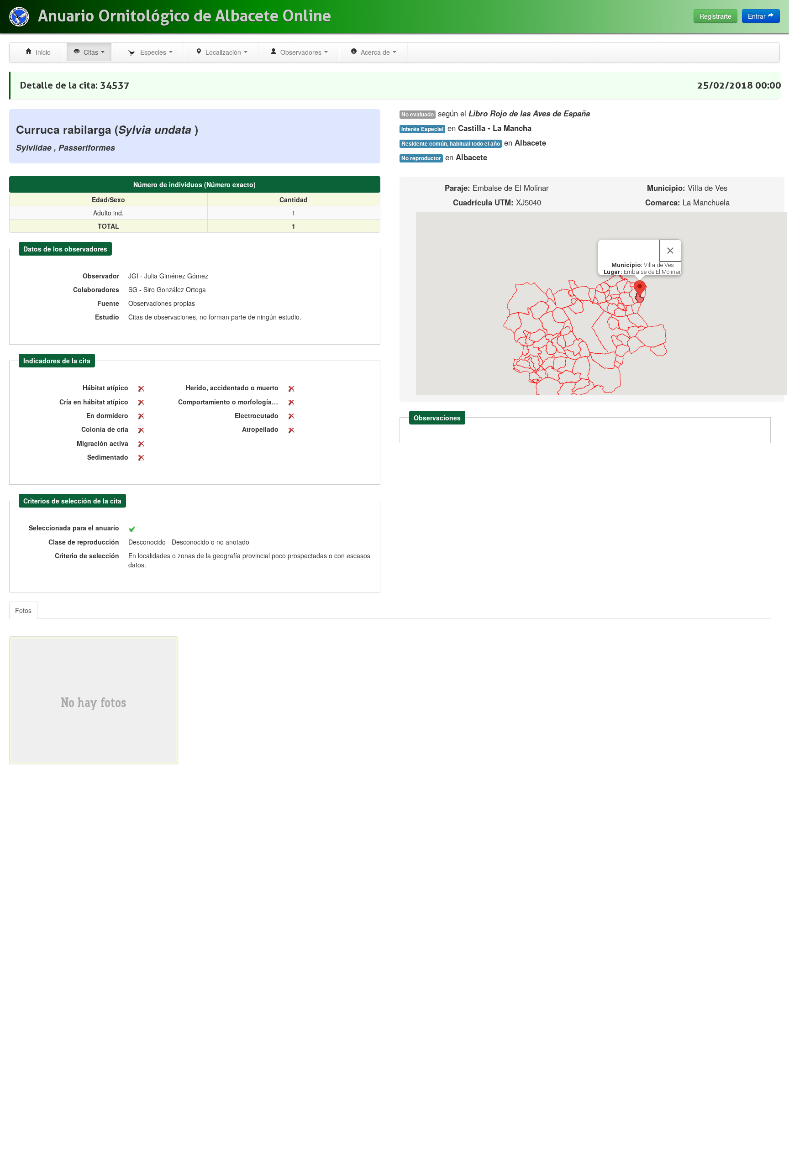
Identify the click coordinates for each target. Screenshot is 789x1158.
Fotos (23, 610)
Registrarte (715, 16)
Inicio (41, 52)
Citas (90, 52)
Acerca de (374, 52)
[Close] (670, 251)
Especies (152, 52)
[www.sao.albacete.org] (19, 16)
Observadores (300, 52)
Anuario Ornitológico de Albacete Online (184, 16)
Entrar (758, 16)
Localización (222, 52)
